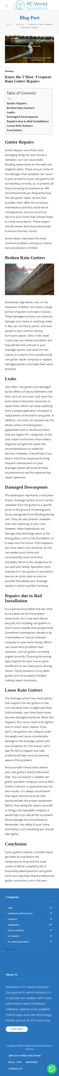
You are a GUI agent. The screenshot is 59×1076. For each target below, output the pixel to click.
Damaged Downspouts (22, 117)
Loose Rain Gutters (20, 126)
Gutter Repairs (17, 103)
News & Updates (30, 930)
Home (8, 24)
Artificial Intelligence (30, 913)
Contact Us (15, 1069)
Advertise (31, 1062)
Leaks (11, 112)
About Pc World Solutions (25, 1055)
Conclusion (14, 130)
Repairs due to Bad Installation (28, 121)
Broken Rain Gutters (21, 108)
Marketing (20, 24)
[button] (52, 1069)
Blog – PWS (15, 1062)
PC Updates (30, 936)
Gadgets (30, 919)
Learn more (17, 1029)
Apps (30, 908)
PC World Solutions (30, 942)
